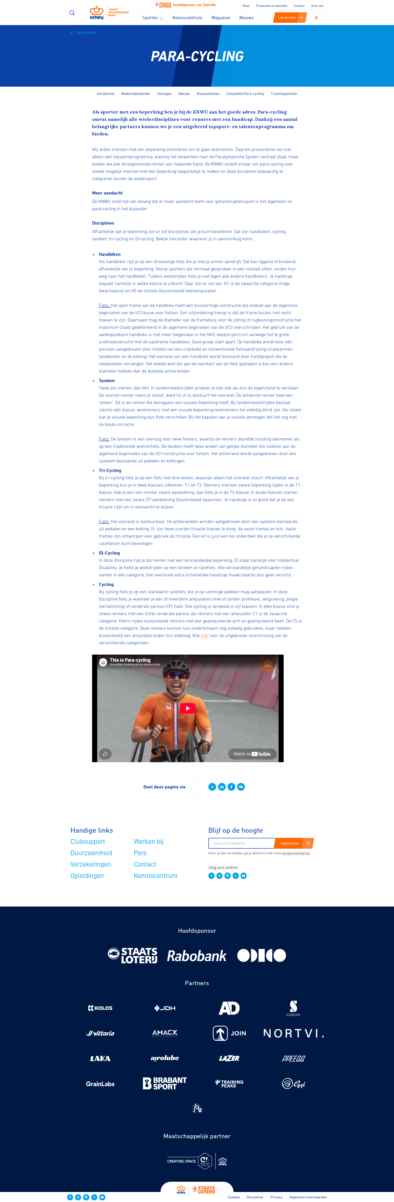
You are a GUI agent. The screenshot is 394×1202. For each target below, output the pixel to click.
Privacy (277, 1197)
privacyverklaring (296, 853)
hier (205, 635)
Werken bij (148, 841)
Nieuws (246, 17)
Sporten (150, 17)
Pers (140, 853)
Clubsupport (87, 841)
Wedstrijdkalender (135, 93)
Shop (245, 6)
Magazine (221, 17)
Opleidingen (87, 875)
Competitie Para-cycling (245, 93)
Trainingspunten (284, 93)
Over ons (317, 6)
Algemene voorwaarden (308, 1197)
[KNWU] (109, 12)
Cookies (234, 1197)
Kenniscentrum (187, 17)
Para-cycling (85, 32)
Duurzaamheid (91, 853)
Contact (299, 6)
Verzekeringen (90, 864)
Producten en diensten (271, 6)
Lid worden (287, 17)
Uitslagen (164, 93)
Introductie (105, 93)
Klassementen (208, 93)
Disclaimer (255, 1197)
